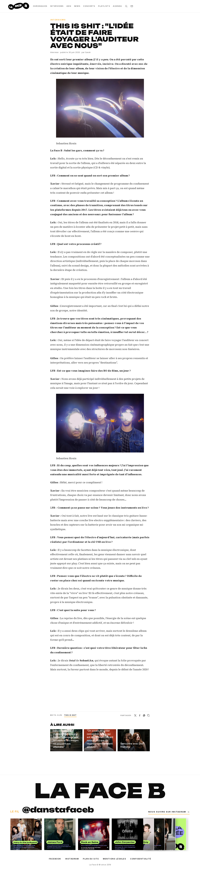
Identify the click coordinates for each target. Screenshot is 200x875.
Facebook (55, 859)
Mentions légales (114, 859)
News (77, 6)
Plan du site (91, 859)
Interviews (57, 6)
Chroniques (40, 6)
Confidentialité (140, 859)
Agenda (117, 6)
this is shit (70, 715)
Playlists (104, 6)
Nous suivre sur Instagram (169, 812)
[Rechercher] (126, 6)
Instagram (72, 859)
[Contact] (131, 6)
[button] (100, 108)
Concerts (89, 6)
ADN (68, 6)
